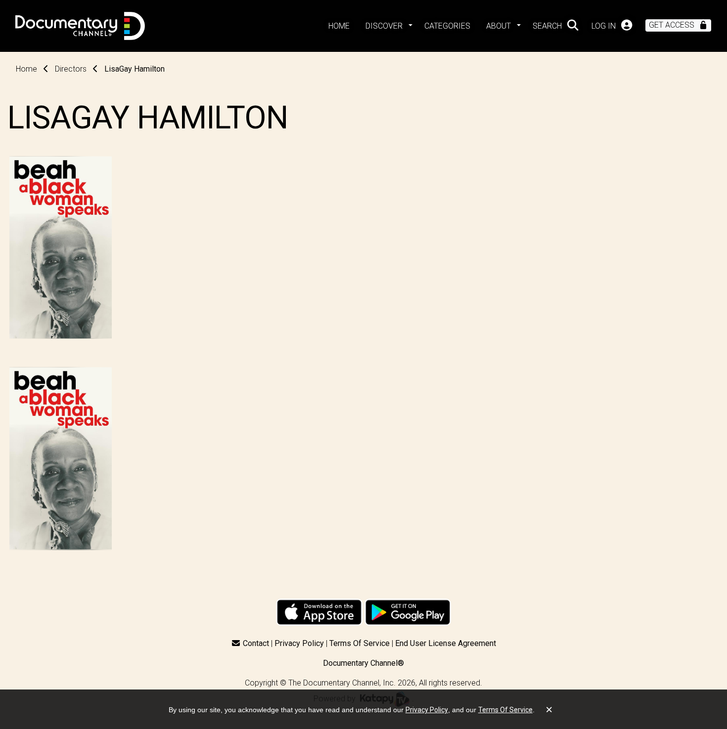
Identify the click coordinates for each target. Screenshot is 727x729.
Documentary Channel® (363, 663)
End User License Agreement (445, 643)
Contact (256, 643)
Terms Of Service (359, 643)
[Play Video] (60, 458)
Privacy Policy (299, 643)
